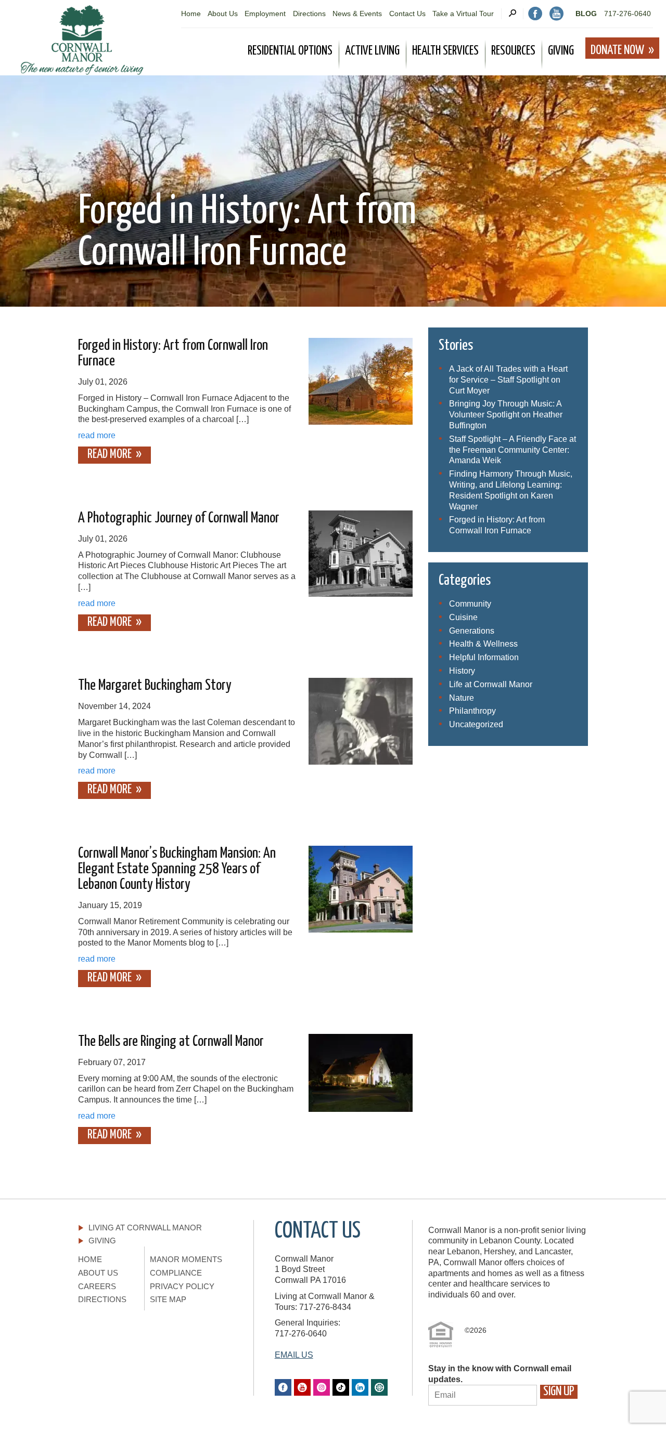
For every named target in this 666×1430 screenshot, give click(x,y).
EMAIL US (294, 1354)
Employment (265, 13)
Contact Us (407, 13)
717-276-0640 (627, 13)
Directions (309, 13)
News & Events (357, 13)
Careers (97, 1286)
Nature (461, 697)
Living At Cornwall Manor (145, 1227)
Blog (586, 13)
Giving (102, 1240)
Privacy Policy (182, 1286)
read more (97, 435)
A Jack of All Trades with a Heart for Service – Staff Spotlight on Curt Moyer (508, 379)
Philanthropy (472, 710)
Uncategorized (476, 724)
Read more (109, 454)
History (462, 670)
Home (191, 13)
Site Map (168, 1299)
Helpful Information (484, 657)
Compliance (176, 1272)
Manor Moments (186, 1259)
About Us (223, 13)
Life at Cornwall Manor (490, 684)
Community (470, 603)
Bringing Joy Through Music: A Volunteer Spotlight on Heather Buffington (505, 414)
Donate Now (617, 50)
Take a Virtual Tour (463, 13)
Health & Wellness (483, 643)
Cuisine (463, 617)
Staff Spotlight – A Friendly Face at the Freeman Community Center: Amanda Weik (512, 450)
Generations (471, 630)
